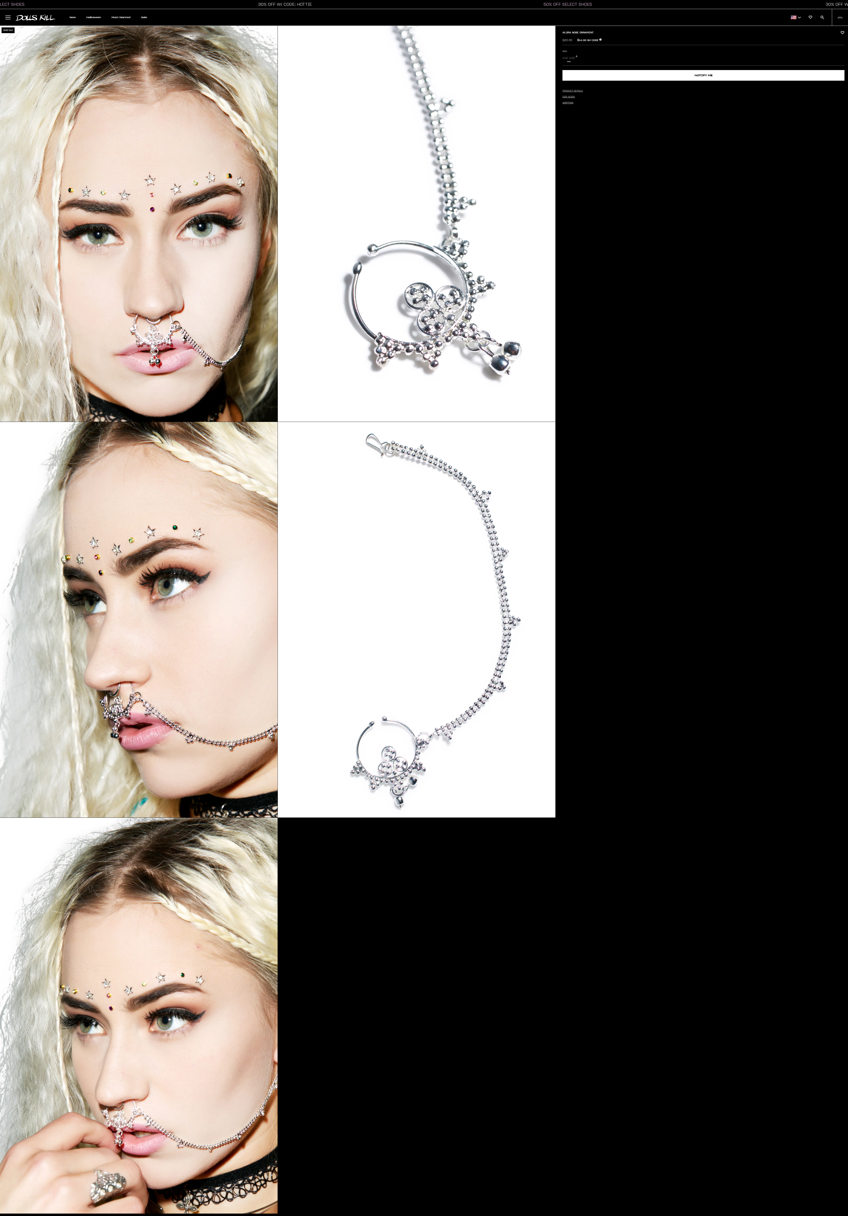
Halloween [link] (93, 17)
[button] (283, 4)
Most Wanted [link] (121, 17)
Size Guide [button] (568, 97)
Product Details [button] (572, 91)
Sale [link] (144, 17)
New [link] (73, 17)
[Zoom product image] (139, 224)
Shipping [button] (567, 103)
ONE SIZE (568, 58)
